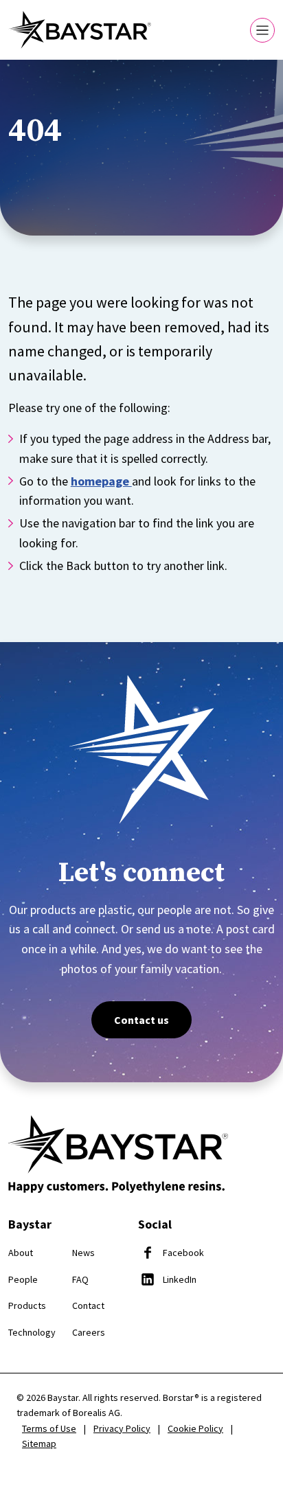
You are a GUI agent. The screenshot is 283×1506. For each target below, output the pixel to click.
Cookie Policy (195, 1428)
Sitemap (39, 1443)
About (20, 1252)
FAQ (80, 1279)
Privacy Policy (121, 1428)
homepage (101, 481)
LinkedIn (179, 1279)
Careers (88, 1332)
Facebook (183, 1252)
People (23, 1279)
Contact (88, 1305)
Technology (32, 1332)
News (83, 1252)
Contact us (141, 1020)
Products (27, 1305)
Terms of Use (49, 1428)
